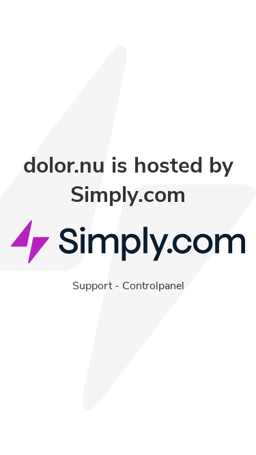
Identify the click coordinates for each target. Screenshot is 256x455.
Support (92, 285)
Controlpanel (153, 285)
